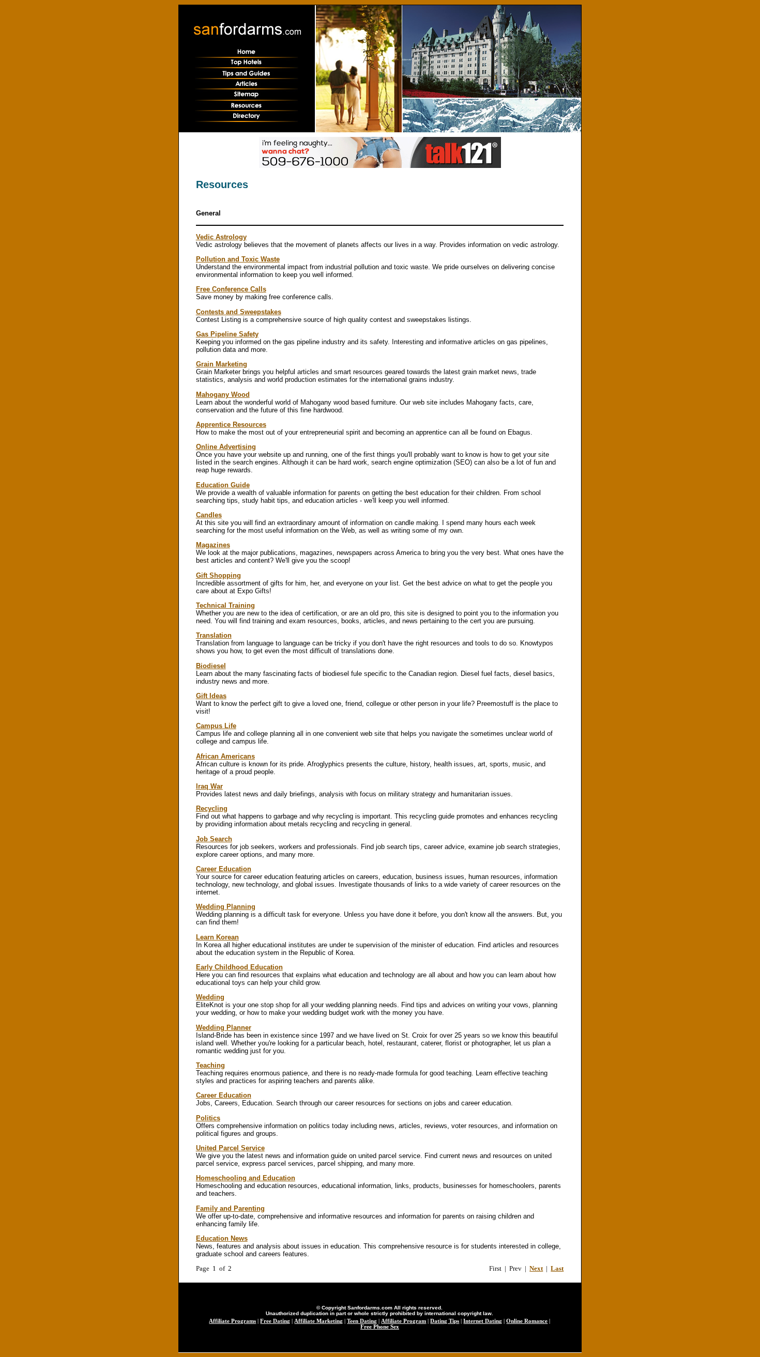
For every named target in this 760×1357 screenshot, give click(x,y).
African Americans (225, 756)
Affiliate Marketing (318, 1321)
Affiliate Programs (232, 1321)
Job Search (214, 839)
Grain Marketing (221, 364)
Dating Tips (444, 1321)
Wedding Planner (223, 1027)
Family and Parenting (230, 1208)
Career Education (223, 869)
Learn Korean (217, 937)
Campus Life (216, 726)
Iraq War (209, 786)
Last (557, 1268)
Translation (214, 635)
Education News (222, 1238)
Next (536, 1268)
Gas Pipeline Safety (227, 334)
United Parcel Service (230, 1148)
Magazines (213, 545)
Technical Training (225, 605)
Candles (209, 515)
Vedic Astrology (221, 237)
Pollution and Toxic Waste (238, 259)
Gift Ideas (211, 696)
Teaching (210, 1065)
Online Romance (527, 1321)
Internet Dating (482, 1321)
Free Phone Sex (379, 1327)
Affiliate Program (403, 1321)
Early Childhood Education (239, 967)
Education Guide (223, 485)
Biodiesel (211, 666)
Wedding (210, 997)
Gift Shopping (218, 575)
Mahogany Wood (223, 394)
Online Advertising (226, 447)
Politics (208, 1118)
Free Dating (275, 1321)
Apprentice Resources (231, 424)
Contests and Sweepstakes (238, 312)
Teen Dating (362, 1321)
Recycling (211, 808)
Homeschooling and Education (245, 1178)
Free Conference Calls (231, 289)
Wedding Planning (225, 907)
